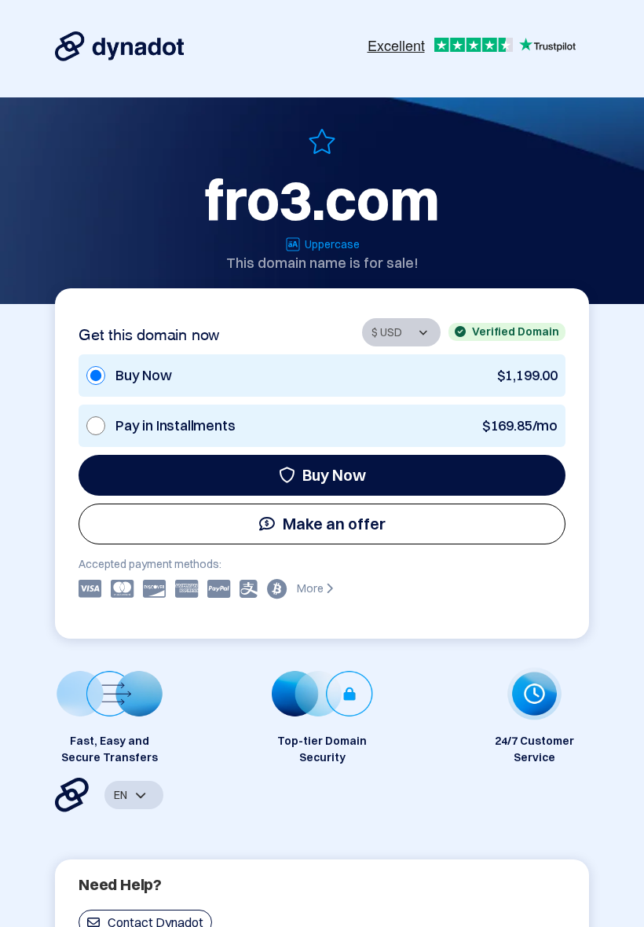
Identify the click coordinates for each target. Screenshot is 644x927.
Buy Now (334, 475)
